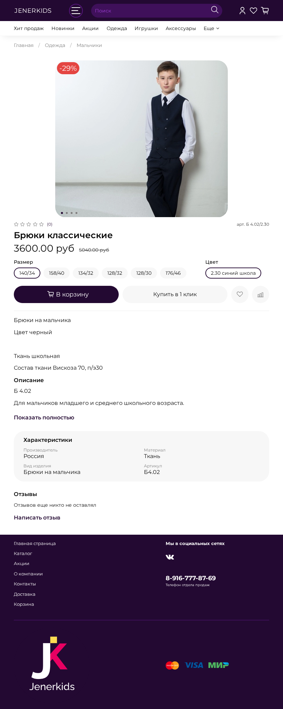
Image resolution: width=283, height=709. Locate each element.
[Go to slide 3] (72, 213)
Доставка (25, 594)
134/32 (85, 273)
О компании (28, 573)
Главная (23, 45)
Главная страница (35, 543)
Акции (90, 28)
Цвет (211, 262)
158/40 (56, 273)
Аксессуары (181, 28)
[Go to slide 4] (77, 213)
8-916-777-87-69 (191, 578)
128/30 (144, 273)
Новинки (63, 28)
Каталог (23, 553)
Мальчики (89, 45)
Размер (23, 262)
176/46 (173, 273)
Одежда (117, 28)
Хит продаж (29, 28)
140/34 (27, 273)
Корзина (24, 604)
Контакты (25, 583)
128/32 (114, 273)
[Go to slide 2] (67, 213)
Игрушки (146, 28)
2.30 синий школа (233, 273)
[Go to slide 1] (62, 213)
